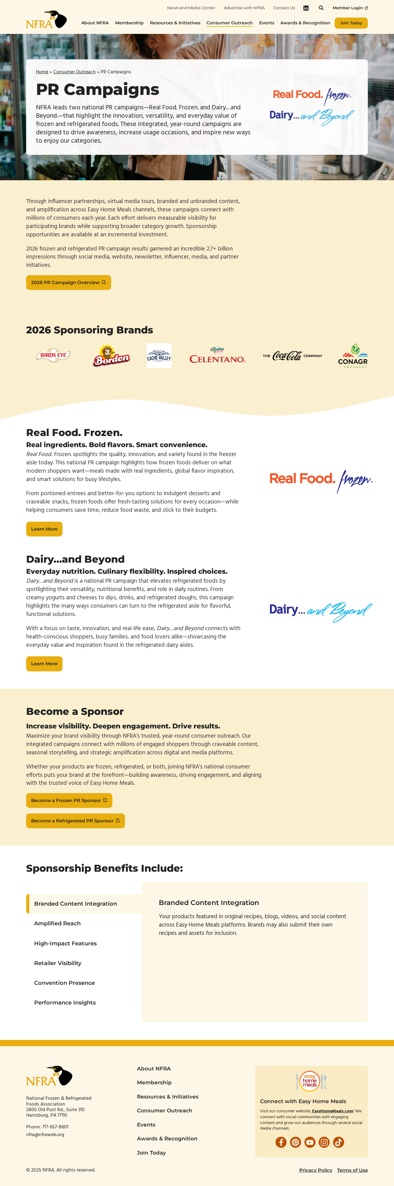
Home (42, 72)
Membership (154, 1082)
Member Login (348, 8)
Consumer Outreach (74, 72)
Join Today (151, 1153)
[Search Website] (321, 7)
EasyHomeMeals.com (332, 1111)
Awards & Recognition (167, 1138)
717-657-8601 (56, 1127)
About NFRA (154, 1069)
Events (146, 1125)
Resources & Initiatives (168, 1097)
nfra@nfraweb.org (45, 1135)
